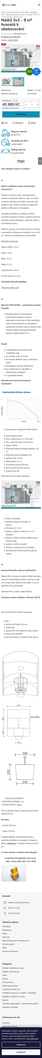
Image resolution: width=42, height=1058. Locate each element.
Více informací (32, 1038)
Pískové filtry (7, 982)
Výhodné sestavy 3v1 (11, 989)
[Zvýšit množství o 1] (38, 104)
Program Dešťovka (10, 951)
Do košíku (21, 114)
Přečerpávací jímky (10, 986)
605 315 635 (14, 908)
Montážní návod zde (9, 241)
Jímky (4, 975)
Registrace (6, 930)
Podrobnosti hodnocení (11, 37)
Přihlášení (6, 926)
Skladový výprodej (10, 1007)
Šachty (5, 978)
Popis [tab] (21, 161)
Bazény (5, 1000)
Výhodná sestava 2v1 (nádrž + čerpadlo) (19, 993)
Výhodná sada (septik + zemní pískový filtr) (20, 1003)
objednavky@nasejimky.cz (19, 902)
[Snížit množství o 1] (26, 104)
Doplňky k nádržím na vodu (13, 996)
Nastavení (21, 1044)
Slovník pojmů (8, 944)
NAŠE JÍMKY (13, 40)
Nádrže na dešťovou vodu (13, 968)
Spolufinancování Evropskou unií (15, 940)
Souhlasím (21, 1052)
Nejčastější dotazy (10, 1026)
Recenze (5, 937)
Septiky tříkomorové (10, 971)
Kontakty (6, 1023)
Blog (4, 947)
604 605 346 (14, 913)
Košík (4, 933)
